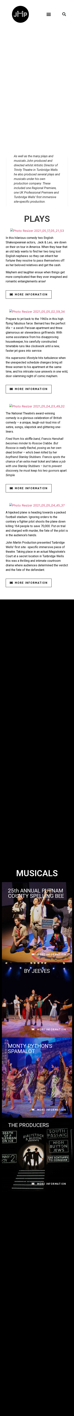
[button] (48, 14)
